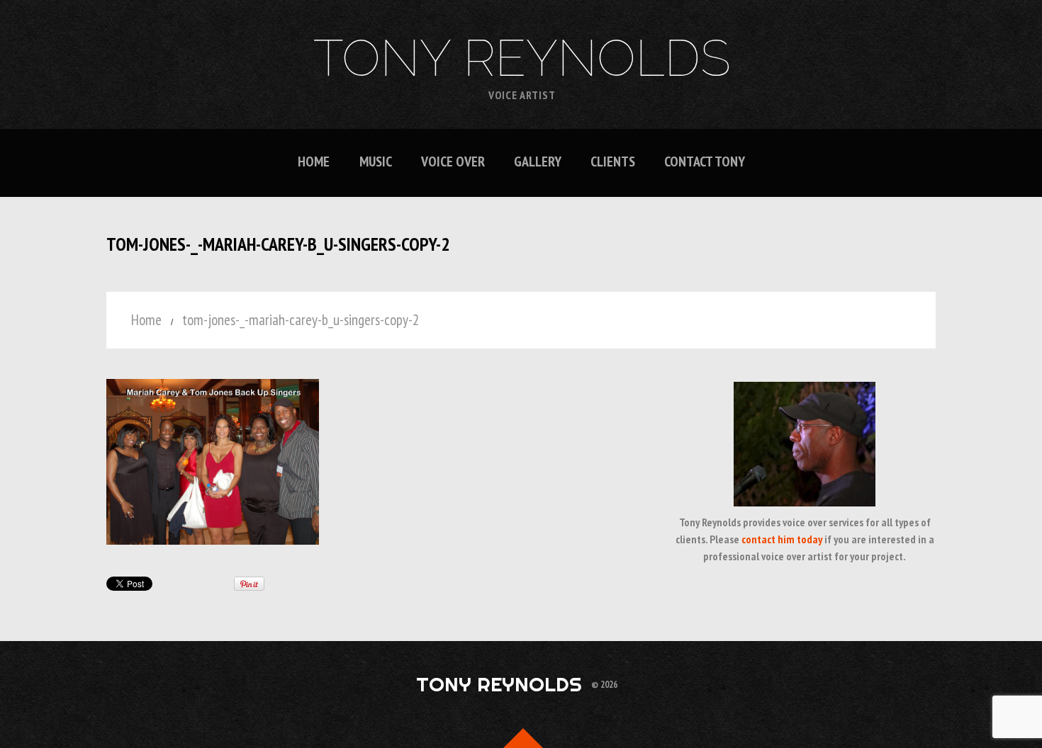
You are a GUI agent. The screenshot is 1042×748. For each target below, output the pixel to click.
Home (314, 162)
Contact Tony (704, 162)
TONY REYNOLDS (522, 58)
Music (375, 162)
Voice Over (453, 162)
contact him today (781, 539)
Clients (612, 162)
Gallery (537, 162)
